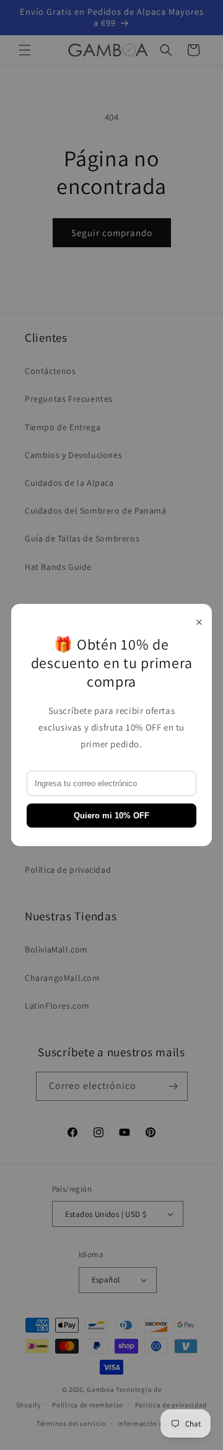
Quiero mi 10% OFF (111, 815)
